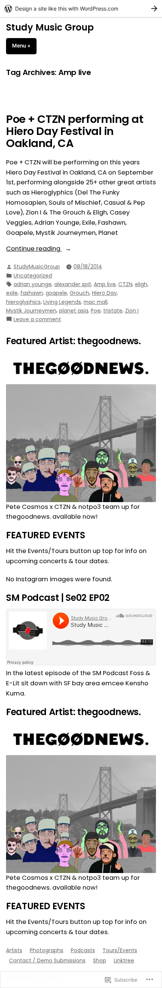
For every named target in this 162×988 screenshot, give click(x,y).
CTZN (125, 284)
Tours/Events (119, 950)
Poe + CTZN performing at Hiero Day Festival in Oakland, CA (75, 131)
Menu (24, 46)
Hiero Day (104, 293)
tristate (112, 310)
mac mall (95, 302)
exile (12, 293)
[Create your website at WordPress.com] (81, 8)
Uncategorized (33, 275)
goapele (56, 293)
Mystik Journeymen (31, 310)
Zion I (132, 310)
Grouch (79, 293)
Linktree (124, 960)
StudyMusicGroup (37, 266)
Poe (96, 310)
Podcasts (83, 950)
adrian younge (33, 284)
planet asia (73, 310)
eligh (141, 284)
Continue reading (34, 249)
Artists (14, 950)
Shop (99, 960)
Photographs (46, 950)
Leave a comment (37, 319)
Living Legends (62, 302)
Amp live (105, 284)
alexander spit (72, 284)
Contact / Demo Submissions (47, 960)
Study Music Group (50, 27)
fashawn (31, 293)
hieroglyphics (23, 302)
